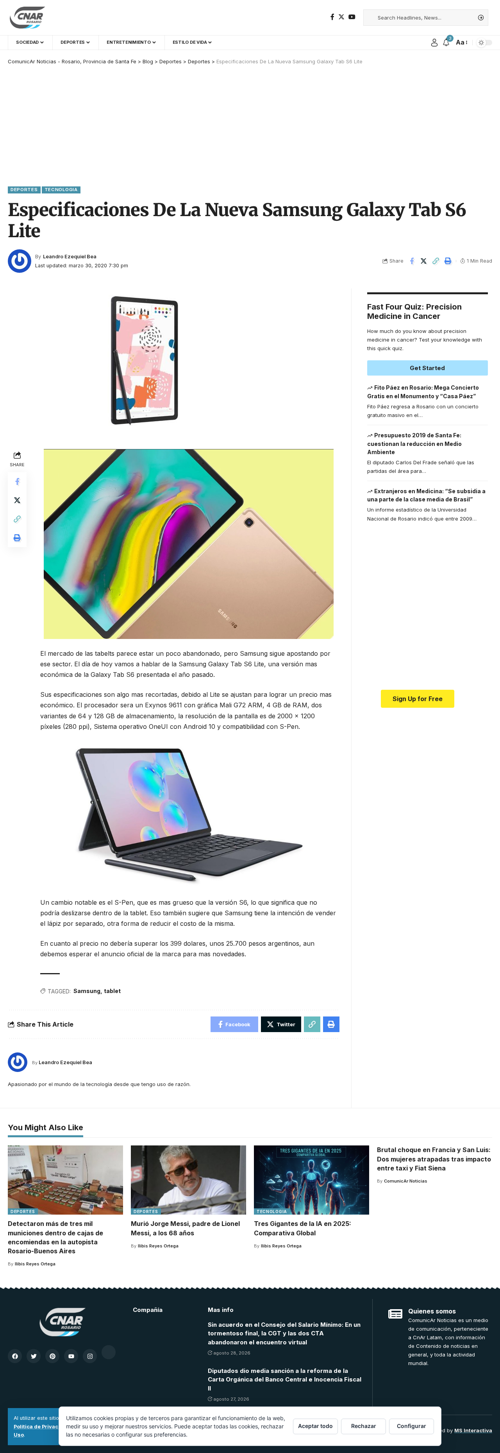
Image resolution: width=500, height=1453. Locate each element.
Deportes (24, 189)
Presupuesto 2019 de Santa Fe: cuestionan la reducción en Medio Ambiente (414, 443)
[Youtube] (71, 1356)
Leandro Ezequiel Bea (69, 256)
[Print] (448, 261)
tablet (112, 991)
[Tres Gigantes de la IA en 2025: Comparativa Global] (311, 1180)
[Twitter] (341, 17)
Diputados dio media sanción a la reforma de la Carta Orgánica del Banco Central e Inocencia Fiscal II (284, 1379)
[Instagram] (90, 1356)
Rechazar (363, 1426)
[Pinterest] (52, 1356)
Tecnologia (61, 189)
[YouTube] (351, 17)
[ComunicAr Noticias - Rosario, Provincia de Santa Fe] (27, 17)
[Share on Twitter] (423, 261)
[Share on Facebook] (411, 261)
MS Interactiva (473, 1430)
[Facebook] (332, 17)
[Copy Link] (435, 261)
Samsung (86, 991)
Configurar (411, 1426)
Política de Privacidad (42, 1427)
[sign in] (434, 43)
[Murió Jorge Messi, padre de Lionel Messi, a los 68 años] (188, 1180)
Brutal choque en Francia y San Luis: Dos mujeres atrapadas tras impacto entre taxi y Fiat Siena (434, 1159)
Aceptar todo (315, 1426)
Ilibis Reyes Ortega (35, 1264)
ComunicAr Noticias (405, 1181)
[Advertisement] (250, 124)
